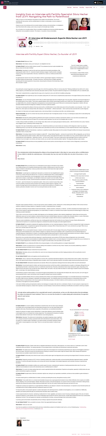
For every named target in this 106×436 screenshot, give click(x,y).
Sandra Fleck (26, 420)
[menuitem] (69, 7)
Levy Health (81, 314)
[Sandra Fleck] (19, 426)
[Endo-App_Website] (5, 7)
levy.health (81, 312)
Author (18, 418)
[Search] (96, 7)
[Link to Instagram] (103, 7)
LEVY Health (72, 339)
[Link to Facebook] (101, 7)
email (41, 408)
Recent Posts (22, 418)
